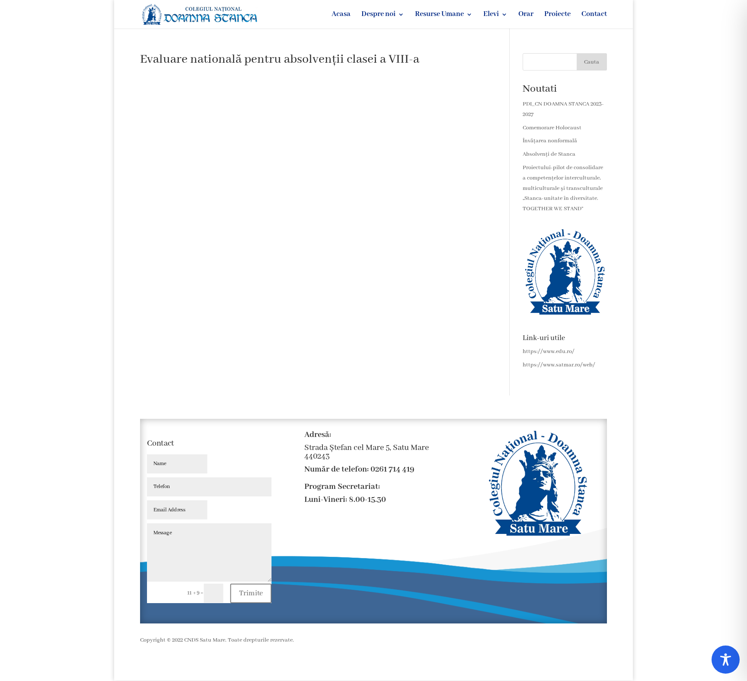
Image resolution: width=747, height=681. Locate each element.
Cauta (591, 62)
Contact (594, 15)
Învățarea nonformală (550, 141)
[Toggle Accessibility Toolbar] (726, 660)
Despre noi (378, 15)
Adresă (316, 435)
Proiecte (557, 15)
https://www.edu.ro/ (549, 351)
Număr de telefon (335, 469)
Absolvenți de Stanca (549, 154)
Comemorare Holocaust (552, 128)
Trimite (251, 593)
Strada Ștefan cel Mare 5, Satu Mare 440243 (366, 452)
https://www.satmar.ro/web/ (559, 365)
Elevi (491, 15)
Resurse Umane (439, 15)
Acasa (341, 15)
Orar (525, 15)
